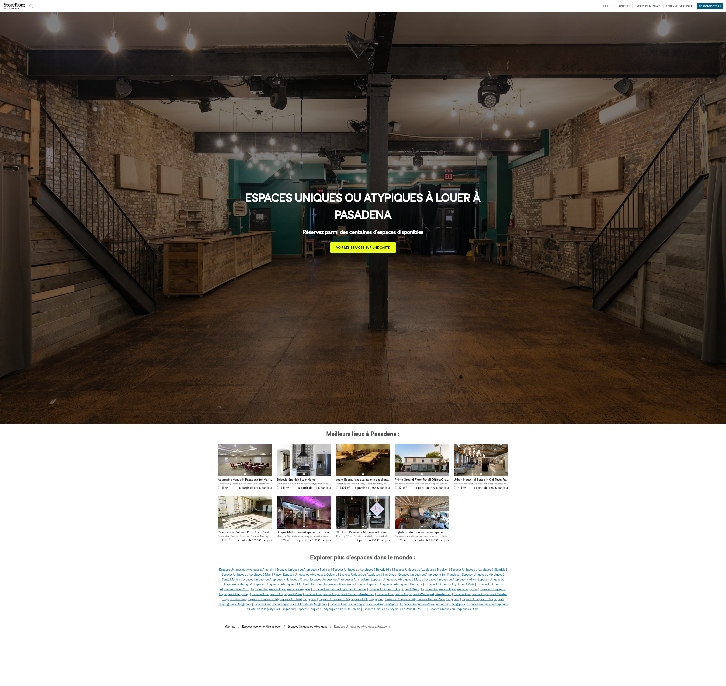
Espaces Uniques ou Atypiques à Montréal (281, 584)
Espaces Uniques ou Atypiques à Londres (339, 589)
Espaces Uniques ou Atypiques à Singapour (449, 589)
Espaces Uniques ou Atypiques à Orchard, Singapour (282, 599)
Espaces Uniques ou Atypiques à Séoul (394, 589)
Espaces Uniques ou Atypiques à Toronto (338, 584)
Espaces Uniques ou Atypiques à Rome (277, 594)
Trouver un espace (648, 6)
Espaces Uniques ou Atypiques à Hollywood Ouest (275, 579)
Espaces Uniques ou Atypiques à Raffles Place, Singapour (422, 599)
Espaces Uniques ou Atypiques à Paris (449, 584)
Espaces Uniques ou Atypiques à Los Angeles (280, 589)
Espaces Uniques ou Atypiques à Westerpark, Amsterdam (414, 594)
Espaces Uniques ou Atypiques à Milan (450, 579)
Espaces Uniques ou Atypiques (307, 626)
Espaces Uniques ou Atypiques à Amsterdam (339, 579)
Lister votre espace (679, 6)
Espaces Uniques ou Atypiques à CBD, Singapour (351, 599)
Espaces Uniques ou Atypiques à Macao (397, 579)
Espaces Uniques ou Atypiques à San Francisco (429, 574)
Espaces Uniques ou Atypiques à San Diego (368, 574)
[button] (245, 474)
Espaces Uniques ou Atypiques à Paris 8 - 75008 (394, 609)
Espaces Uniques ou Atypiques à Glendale (478, 569)
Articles (624, 6)
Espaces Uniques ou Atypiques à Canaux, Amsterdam (339, 594)
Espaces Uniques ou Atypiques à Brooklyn (421, 569)
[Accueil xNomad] (15, 6)
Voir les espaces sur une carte (363, 247)
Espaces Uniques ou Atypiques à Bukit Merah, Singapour (290, 604)
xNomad (230, 626)
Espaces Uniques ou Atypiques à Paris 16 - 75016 (328, 609)
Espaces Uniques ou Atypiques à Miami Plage (251, 574)
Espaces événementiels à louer (261, 626)
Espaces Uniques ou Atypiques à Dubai (453, 609)
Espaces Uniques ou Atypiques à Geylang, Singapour (364, 604)
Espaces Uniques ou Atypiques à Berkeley (303, 569)
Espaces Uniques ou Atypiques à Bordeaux (394, 584)
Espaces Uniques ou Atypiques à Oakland (310, 574)
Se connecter (709, 6)
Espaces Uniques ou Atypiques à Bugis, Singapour (432, 604)
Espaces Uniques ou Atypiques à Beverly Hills (362, 569)
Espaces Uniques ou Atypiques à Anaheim (246, 569)
